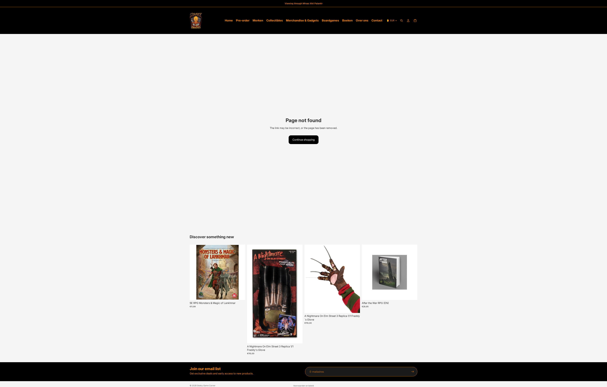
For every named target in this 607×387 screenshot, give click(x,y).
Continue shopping (303, 139)
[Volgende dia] (298, 293)
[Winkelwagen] (415, 20)
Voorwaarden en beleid (303, 385)
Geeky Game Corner (206, 385)
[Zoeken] (401, 20)
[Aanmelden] (412, 371)
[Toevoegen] (240, 295)
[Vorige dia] (252, 293)
